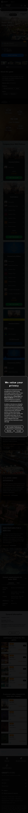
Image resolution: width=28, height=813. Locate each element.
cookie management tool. (15, 401)
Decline (9, 430)
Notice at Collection (9, 397)
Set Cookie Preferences (14, 427)
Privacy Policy (17, 396)
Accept (19, 430)
